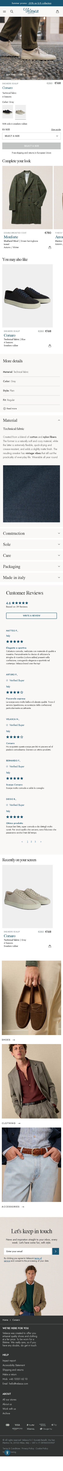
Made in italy (14, 577)
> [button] (41, 841)
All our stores (9, 1399)
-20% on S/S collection (39, 3)
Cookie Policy (42, 1448)
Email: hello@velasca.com (15, 1383)
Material (10, 420)
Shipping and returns (13, 1370)
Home (5, 1319)
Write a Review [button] (31, 615)
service (7, 1260)
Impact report (9, 1360)
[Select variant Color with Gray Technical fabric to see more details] (21, 112)
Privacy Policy (28, 1448)
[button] (4, 11)
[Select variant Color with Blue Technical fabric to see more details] (8, 111)
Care (7, 555)
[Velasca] (31, 11)
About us (7, 1404)
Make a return (10, 1374)
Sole (7, 544)
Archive (6, 1413)
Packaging (11, 566)
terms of (38, 1258)
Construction (14, 533)
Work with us (9, 1409)
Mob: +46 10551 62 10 (15, 1379)
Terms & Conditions (11, 1448)
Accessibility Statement (14, 1365)
